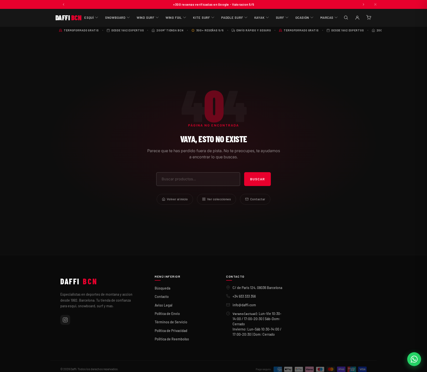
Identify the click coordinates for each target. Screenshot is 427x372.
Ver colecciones (219, 199)
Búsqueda (162, 288)
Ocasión (302, 18)
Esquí (89, 18)
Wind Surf (145, 18)
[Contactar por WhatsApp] (414, 359)
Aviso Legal (163, 305)
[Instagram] (65, 320)
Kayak (259, 18)
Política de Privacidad (171, 331)
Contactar (257, 199)
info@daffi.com (244, 305)
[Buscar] (346, 17)
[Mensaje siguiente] (363, 4)
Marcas (326, 18)
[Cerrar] (375, 4)
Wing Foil (174, 18)
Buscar (257, 179)
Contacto (162, 296)
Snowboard (115, 18)
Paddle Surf (232, 18)
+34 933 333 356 (244, 296)
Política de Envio (167, 313)
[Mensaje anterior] (63, 4)
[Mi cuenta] (357, 17)
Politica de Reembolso (172, 339)
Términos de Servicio (171, 322)
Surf (280, 18)
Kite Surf (201, 18)
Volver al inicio (177, 199)
